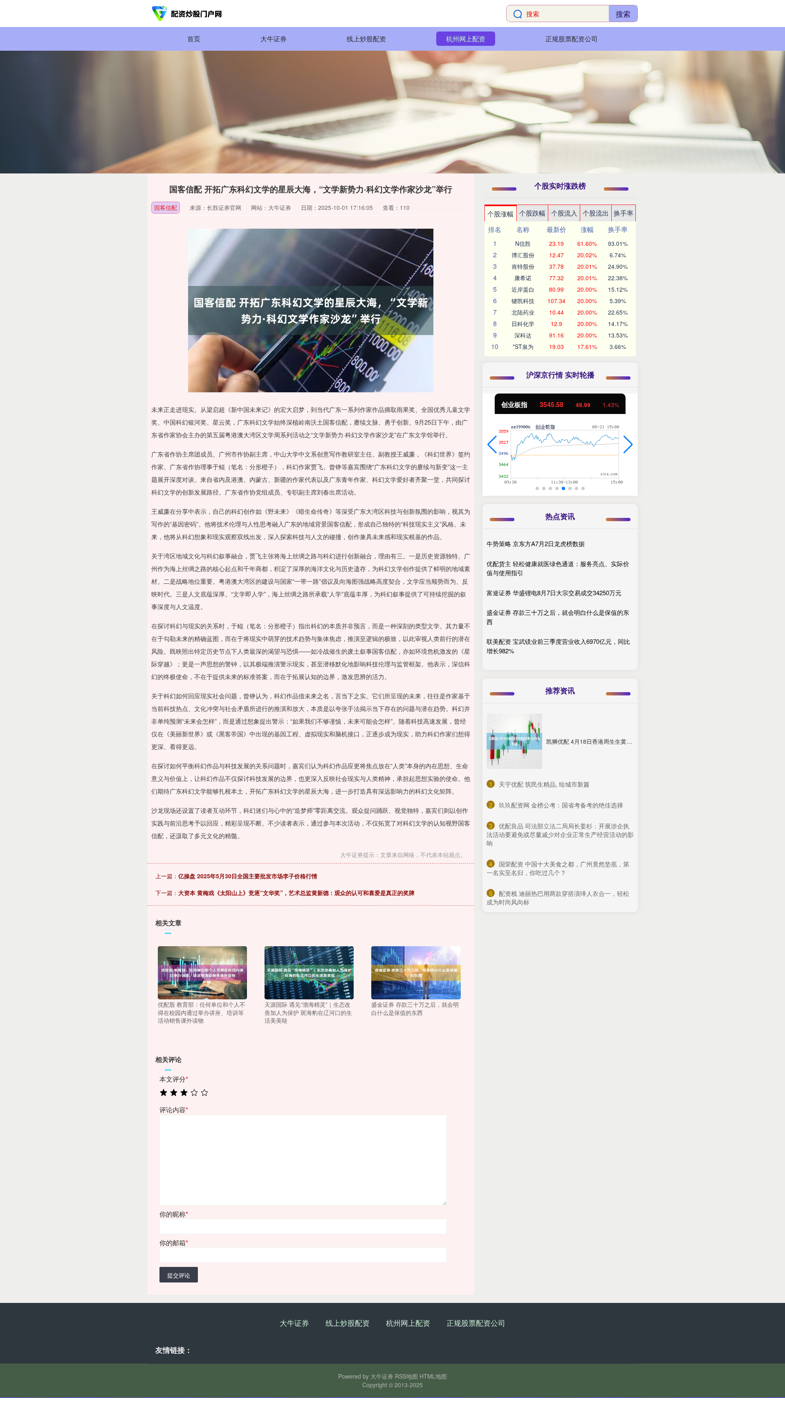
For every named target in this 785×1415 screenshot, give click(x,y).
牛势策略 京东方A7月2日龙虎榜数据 (536, 543)
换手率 (623, 213)
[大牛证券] (187, 13)
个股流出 (596, 213)
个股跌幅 (532, 213)
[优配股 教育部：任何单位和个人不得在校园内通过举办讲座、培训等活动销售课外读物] (202, 972)
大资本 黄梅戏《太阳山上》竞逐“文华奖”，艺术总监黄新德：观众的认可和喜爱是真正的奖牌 (296, 893)
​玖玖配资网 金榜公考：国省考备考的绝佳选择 (561, 805)
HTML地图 (433, 1376)
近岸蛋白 (522, 289)
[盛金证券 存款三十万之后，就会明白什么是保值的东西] (415, 972)
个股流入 (564, 213)
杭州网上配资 (465, 38)
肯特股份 (522, 266)
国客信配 (165, 207)
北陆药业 (522, 312)
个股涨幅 (500, 213)
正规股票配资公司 (571, 38)
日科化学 (522, 323)
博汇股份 (522, 255)
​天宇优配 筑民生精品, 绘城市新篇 (544, 784)
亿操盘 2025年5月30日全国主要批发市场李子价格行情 (247, 876)
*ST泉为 (523, 346)
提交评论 (178, 1275)
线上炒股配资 (366, 38)
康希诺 (523, 278)
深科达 (523, 335)
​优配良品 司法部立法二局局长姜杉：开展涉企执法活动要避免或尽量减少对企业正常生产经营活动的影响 (560, 834)
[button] (492, 445)
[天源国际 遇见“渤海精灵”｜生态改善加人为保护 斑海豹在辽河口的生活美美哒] (309, 972)
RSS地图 (406, 1376)
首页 (193, 38)
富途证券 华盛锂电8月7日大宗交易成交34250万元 (554, 592)
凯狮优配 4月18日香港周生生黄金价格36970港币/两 (612, 741)
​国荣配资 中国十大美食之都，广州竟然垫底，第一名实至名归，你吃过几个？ (558, 868)
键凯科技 (522, 301)
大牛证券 (273, 38)
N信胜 (523, 243)
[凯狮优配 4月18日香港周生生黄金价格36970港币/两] (514, 741)
